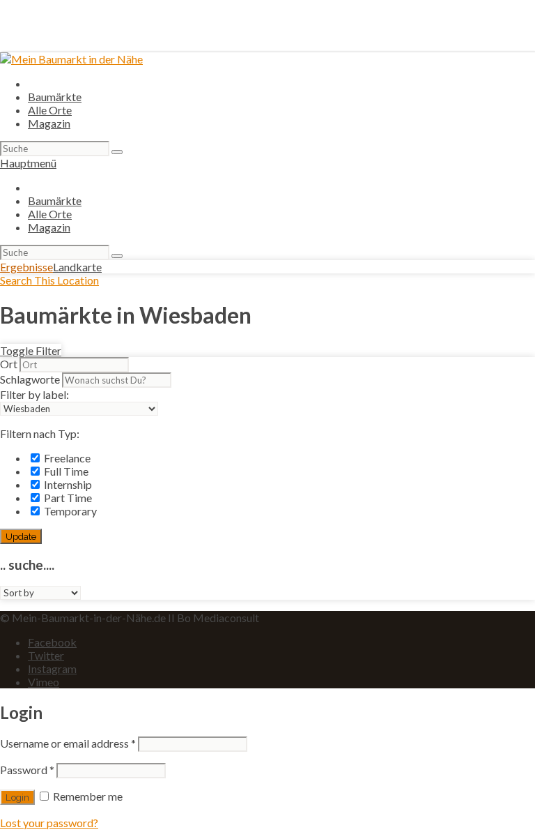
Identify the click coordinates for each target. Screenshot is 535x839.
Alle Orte (50, 109)
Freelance (66, 457)
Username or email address (68, 743)
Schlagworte (30, 379)
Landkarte (77, 266)
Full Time (65, 471)
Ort (8, 363)
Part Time (67, 497)
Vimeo (43, 681)
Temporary (69, 510)
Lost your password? (49, 822)
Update (21, 536)
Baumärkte (55, 96)
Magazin (49, 123)
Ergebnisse (26, 266)
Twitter (46, 655)
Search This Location (49, 280)
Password (27, 769)
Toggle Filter (30, 350)
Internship (67, 484)
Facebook (52, 642)
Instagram (52, 668)
